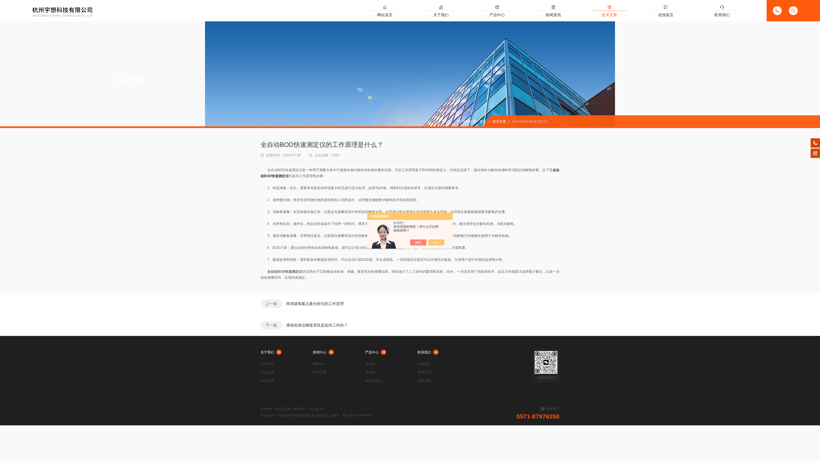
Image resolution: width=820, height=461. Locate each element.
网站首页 (384, 15)
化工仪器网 (282, 409)
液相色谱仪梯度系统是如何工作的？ (317, 325)
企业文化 (267, 372)
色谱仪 (370, 364)
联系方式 (424, 372)
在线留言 (666, 15)
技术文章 (609, 15)
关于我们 (441, 15)
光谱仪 (370, 372)
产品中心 (497, 15)
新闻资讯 (553, 15)
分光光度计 (373, 381)
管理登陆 (299, 409)
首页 (483, 121)
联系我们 (722, 15)
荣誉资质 (267, 381)
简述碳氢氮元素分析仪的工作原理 (315, 304)
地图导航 (424, 381)
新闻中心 (320, 352)
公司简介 (267, 364)
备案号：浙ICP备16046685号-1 (351, 415)
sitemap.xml (316, 409)
